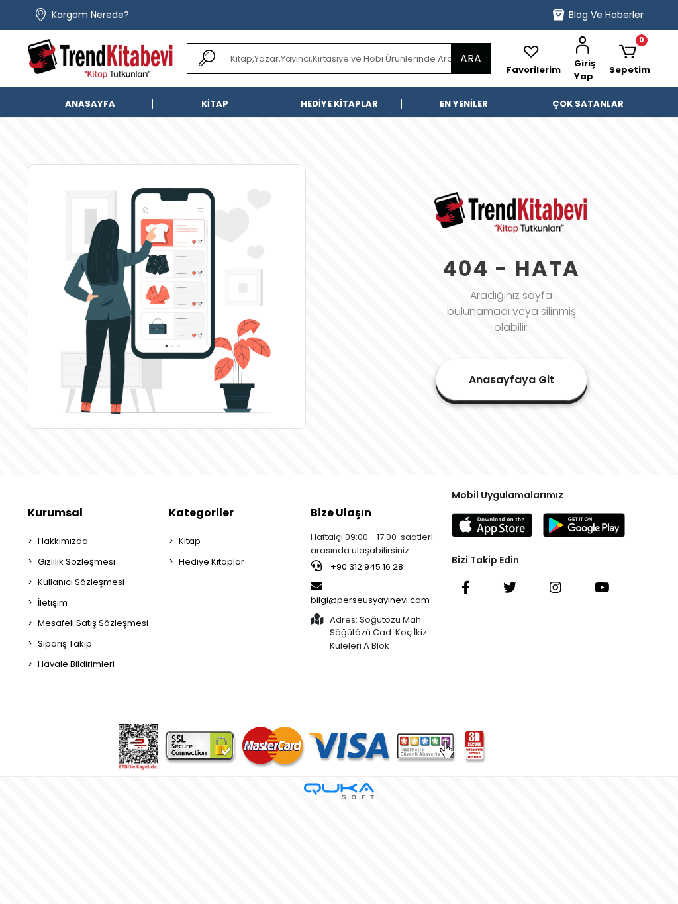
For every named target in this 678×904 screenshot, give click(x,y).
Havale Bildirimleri (76, 664)
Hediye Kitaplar (211, 561)
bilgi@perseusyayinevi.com (370, 600)
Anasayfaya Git (511, 379)
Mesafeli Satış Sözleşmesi (93, 623)
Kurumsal (55, 512)
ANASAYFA (90, 103)
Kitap (190, 541)
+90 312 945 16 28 (365, 567)
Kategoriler (201, 512)
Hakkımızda (63, 541)
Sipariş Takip (65, 643)
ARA (470, 58)
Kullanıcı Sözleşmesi (81, 582)
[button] (585, 58)
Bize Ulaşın (341, 512)
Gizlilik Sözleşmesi (76, 561)
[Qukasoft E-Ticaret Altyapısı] (339, 791)
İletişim (53, 602)
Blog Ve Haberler (606, 14)
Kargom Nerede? (90, 14)
